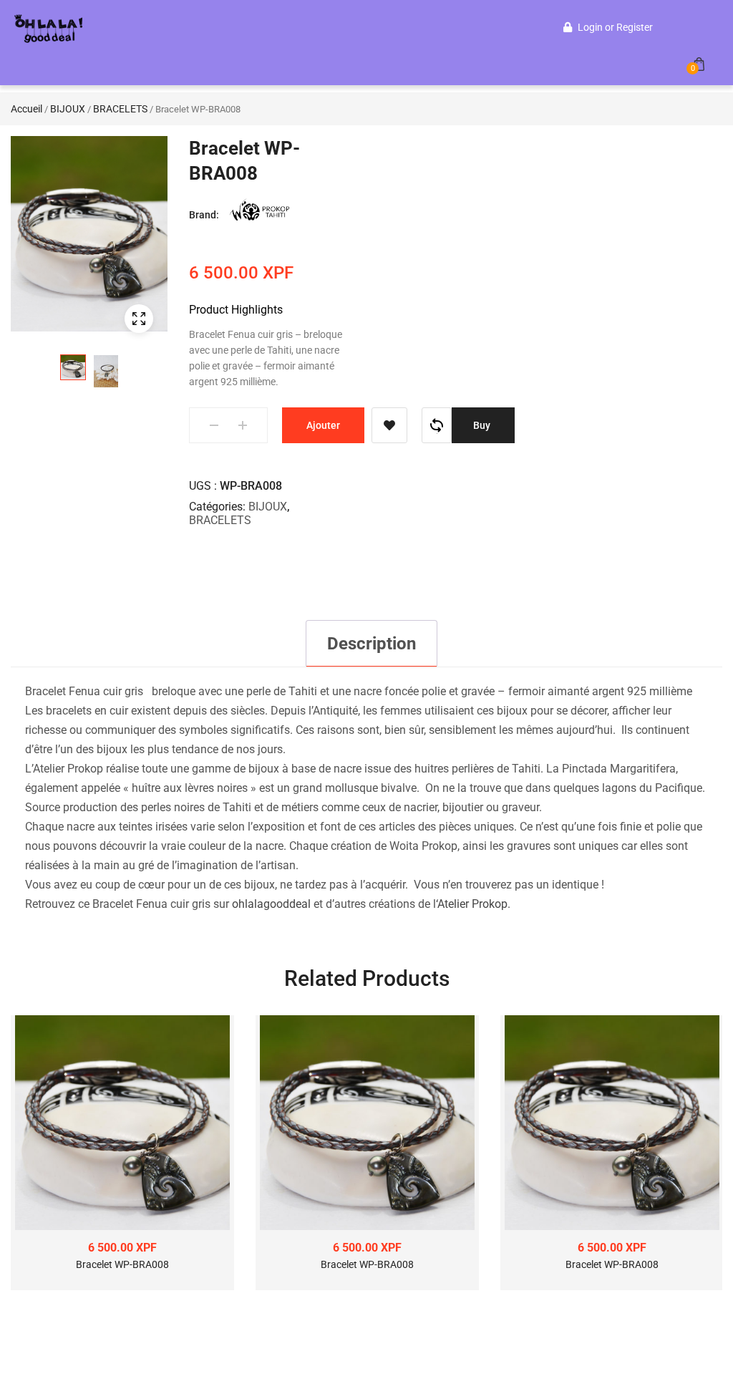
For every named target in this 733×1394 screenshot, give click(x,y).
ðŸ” (139, 318)
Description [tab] (371, 644)
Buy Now (483, 431)
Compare (437, 425)
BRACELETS (120, 109)
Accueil (26, 109)
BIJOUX (67, 109)
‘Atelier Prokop (472, 904)
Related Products (367, 978)
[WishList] (389, 425)
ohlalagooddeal (271, 904)
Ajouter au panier (323, 431)
